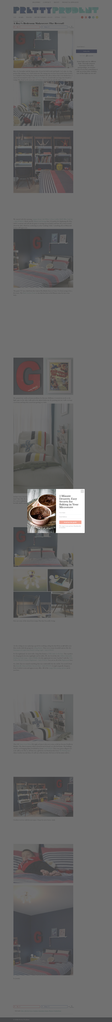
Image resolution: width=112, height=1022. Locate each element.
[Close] (82, 491)
